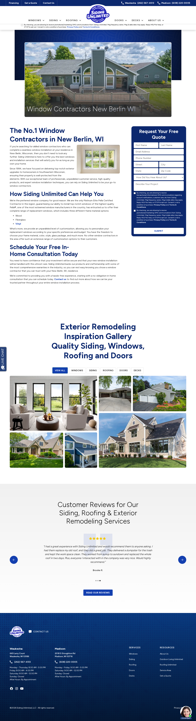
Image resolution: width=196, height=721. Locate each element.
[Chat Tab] (98, 360)
